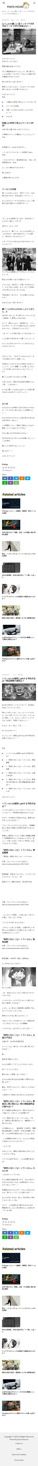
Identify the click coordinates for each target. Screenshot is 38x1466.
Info (12, 20)
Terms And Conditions (19, 1455)
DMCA (19, 1449)
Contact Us (19, 1443)
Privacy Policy (19, 1460)
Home (4, 11)
